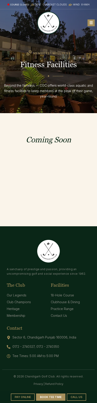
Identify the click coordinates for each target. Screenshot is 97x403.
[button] (91, 22)
